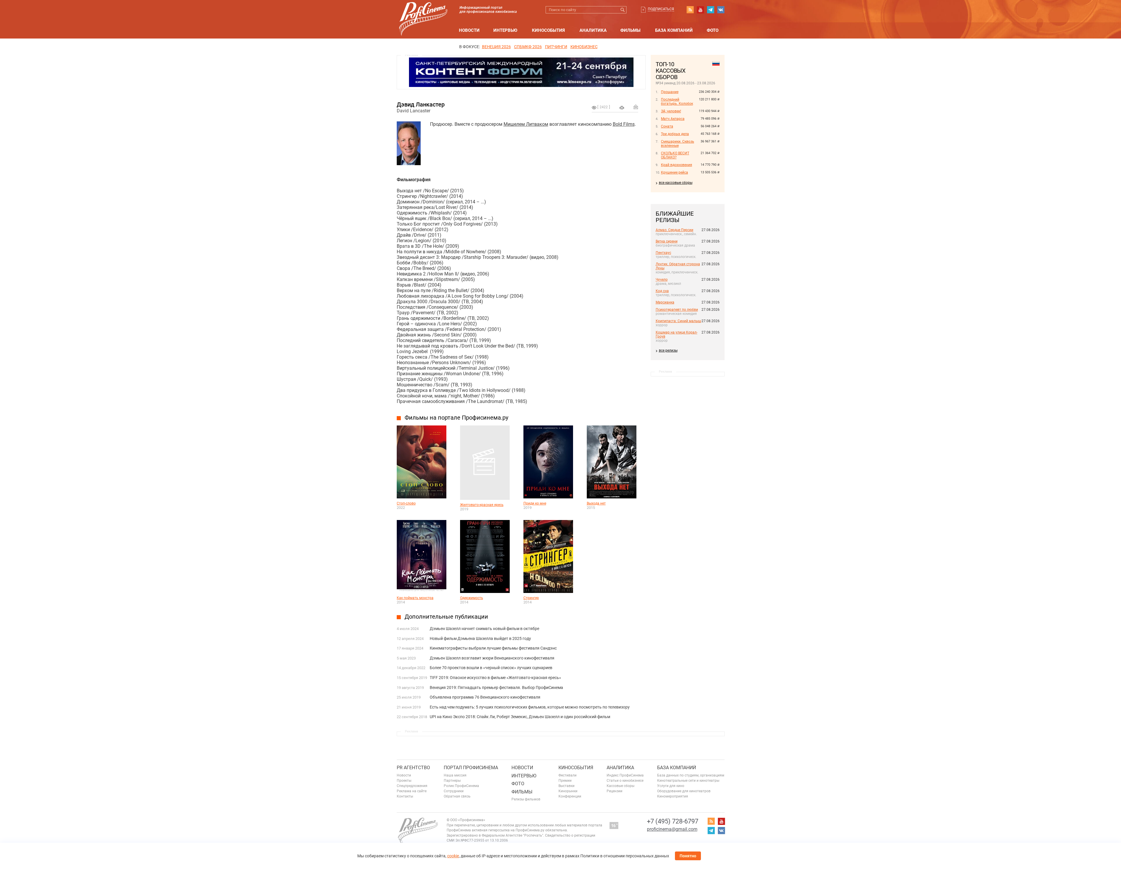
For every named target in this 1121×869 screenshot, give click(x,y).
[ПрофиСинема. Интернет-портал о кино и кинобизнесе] (423, 12)
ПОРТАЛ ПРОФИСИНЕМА (471, 767)
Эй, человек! (671, 111)
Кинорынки (567, 791)
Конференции (569, 796)
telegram (710, 9)
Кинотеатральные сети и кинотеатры (688, 781)
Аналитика (593, 30)
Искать (622, 9)
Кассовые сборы (620, 786)
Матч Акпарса (673, 119)
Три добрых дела (675, 134)
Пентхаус (663, 253)
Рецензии (614, 791)
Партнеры (452, 781)
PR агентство (413, 767)
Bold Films (624, 124)
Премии (565, 781)
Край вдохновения (676, 165)
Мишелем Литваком (526, 124)
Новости (469, 30)
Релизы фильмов (525, 799)
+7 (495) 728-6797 (672, 821)
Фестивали (567, 775)
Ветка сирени (667, 241)
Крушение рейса (674, 172)
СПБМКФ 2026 (528, 46)
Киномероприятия (672, 796)
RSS (690, 9)
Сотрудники (454, 791)
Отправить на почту (635, 106)
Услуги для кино (670, 786)
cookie (453, 856)
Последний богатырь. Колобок (677, 101)
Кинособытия (548, 30)
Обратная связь (457, 796)
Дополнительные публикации (446, 616)
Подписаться (661, 9)
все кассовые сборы (675, 183)
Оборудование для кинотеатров (684, 791)
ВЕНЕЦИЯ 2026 (496, 46)
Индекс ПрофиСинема (625, 775)
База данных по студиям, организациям (690, 775)
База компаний (674, 30)
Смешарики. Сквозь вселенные (677, 143)
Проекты (404, 781)
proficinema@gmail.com (672, 829)
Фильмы (630, 30)
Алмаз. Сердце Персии (674, 230)
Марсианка (665, 302)
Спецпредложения (412, 786)
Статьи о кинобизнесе (625, 781)
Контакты (405, 796)
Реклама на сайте (412, 791)
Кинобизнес (584, 46)
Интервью (505, 30)
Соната (667, 126)
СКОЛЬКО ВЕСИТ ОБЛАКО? (675, 155)
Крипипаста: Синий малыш (678, 321)
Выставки (566, 786)
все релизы (668, 350)
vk (720, 9)
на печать (621, 107)
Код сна (662, 291)
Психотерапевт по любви (677, 310)
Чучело (662, 280)
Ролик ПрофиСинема (461, 786)
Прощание (669, 92)
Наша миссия (455, 775)
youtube (700, 9)
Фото (712, 30)
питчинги (556, 46)
